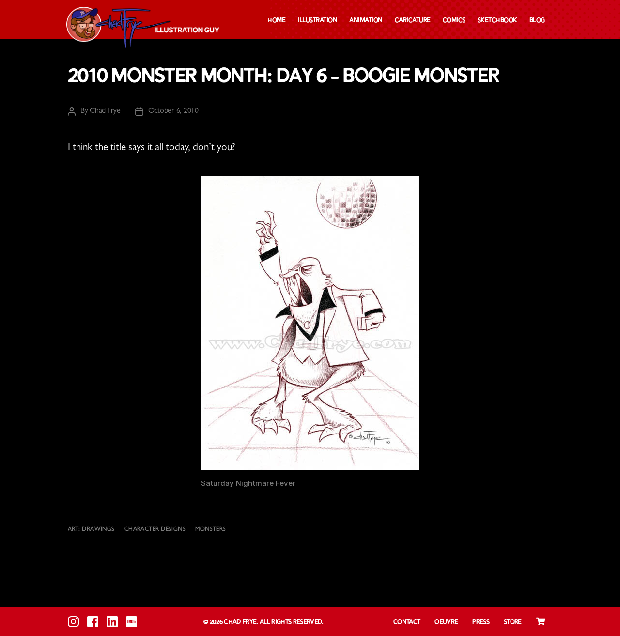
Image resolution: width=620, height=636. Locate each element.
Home (276, 20)
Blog (537, 20)
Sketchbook (497, 20)
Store (513, 622)
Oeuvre (446, 622)
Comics (454, 20)
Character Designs (155, 530)
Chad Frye (105, 111)
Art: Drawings (91, 530)
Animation (366, 20)
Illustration (317, 20)
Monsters (210, 530)
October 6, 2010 (173, 111)
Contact (406, 622)
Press (480, 622)
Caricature (413, 20)
